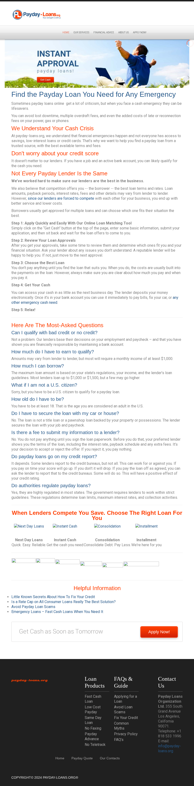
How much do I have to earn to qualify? (52, 351)
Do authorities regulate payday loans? (51, 485)
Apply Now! (159, 632)
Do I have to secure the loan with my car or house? (65, 413)
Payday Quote (82, 758)
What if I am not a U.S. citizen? (44, 385)
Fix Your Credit (126, 717)
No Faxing (93, 728)
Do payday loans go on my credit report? (54, 456)
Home (65, 32)
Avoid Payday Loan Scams (33, 606)
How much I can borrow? (37, 365)
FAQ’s (118, 739)
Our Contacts (110, 758)
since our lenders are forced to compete (61, 198)
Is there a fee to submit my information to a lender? (65, 432)
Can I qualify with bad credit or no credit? (54, 332)
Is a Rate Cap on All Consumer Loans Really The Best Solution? (63, 602)
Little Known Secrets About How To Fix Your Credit (53, 597)
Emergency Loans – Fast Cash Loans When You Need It (57, 611)
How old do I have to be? (37, 399)
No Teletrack (95, 744)
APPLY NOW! (139, 32)
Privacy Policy (126, 734)
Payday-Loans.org (29, 680)
